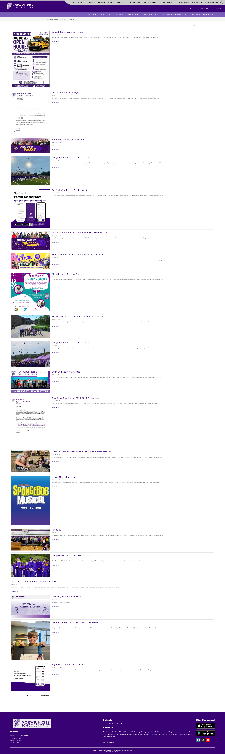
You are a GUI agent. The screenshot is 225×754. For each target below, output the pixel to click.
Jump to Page (45, 696)
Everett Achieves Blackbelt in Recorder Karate (75, 622)
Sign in (218, 9)
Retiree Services (150, 2)
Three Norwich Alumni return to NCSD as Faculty (77, 316)
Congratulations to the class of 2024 (71, 342)
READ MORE (56, 41)
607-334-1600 (14, 743)
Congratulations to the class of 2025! (71, 157)
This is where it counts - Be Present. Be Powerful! (77, 254)
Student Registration (134, 2)
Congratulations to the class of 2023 (71, 555)
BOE (74, 2)
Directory (120, 2)
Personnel (101, 2)
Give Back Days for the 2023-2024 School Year (75, 398)
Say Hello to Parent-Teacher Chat (69, 664)
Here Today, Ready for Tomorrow (68, 139)
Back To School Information (202, 14)
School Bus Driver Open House (67, 32)
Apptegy (116, 751)
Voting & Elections (211, 2)
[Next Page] (38, 696)
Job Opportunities (182, 2)
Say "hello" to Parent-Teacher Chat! (70, 190)
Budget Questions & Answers (66, 596)
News (72, 19)
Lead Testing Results (166, 2)
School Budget (197, 2)
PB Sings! (57, 530)
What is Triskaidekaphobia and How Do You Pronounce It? (81, 452)
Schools (81, 2)
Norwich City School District (56, 19)
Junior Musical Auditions (64, 477)
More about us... (108, 742)
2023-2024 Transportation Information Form (34, 581)
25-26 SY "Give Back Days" (65, 92)
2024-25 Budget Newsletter (66, 372)
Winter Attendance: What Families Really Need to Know (80, 232)
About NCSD (91, 2)
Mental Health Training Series (67, 274)
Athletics (111, 2)
